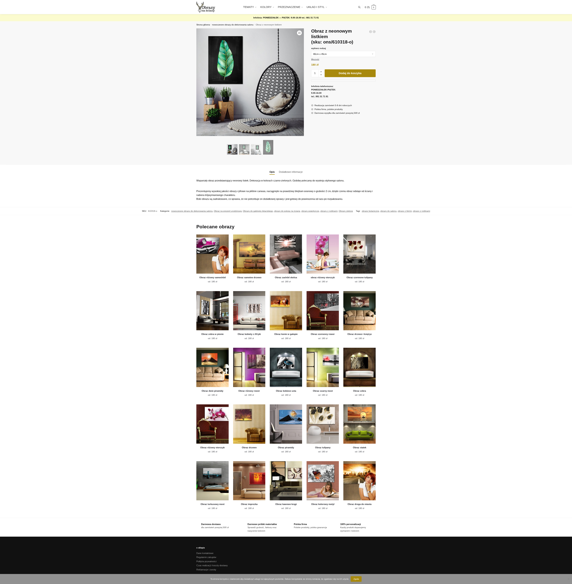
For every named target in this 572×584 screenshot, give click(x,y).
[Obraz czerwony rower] (323, 310)
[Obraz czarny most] (323, 367)
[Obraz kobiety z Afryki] (249, 310)
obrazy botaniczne (370, 211)
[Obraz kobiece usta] (286, 367)
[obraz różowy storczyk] (323, 254)
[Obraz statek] (359, 424)
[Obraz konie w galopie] (286, 310)
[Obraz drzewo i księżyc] (359, 310)
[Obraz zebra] (359, 367)
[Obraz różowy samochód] (212, 254)
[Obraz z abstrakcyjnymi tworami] (370, 31)
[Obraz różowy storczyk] (212, 424)
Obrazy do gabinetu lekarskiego (258, 211)
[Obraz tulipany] (323, 424)
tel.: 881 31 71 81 (310, 17)
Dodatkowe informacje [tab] (291, 172)
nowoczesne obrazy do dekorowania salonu (232, 25)
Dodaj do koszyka (350, 73)
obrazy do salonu (388, 211)
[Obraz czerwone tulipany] (359, 254)
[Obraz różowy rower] (249, 367)
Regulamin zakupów (206, 557)
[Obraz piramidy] (286, 424)
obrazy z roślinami (329, 211)
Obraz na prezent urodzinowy (228, 211)
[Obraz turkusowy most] (212, 480)
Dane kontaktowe (204, 553)
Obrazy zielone (346, 211)
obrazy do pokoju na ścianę (287, 211)
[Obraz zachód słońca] (286, 254)
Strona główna (203, 25)
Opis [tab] (272, 172)
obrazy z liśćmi (405, 211)
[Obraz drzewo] (249, 424)
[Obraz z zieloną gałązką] (374, 31)
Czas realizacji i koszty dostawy (212, 565)
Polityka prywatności (206, 561)
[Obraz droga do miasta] (359, 480)
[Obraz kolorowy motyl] (323, 480)
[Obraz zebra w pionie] (212, 310)
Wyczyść (315, 59)
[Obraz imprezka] (249, 480)
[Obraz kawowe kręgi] (286, 480)
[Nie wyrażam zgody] (568, 578)
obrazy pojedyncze (310, 211)
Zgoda (356, 579)
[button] (299, 32)
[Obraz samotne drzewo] (249, 254)
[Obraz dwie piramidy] (212, 367)
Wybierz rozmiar (210, 280)
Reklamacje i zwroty (206, 569)
